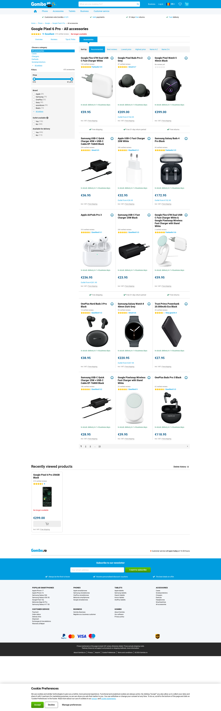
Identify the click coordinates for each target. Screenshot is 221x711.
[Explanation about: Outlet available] (47, 118)
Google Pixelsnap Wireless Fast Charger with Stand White (131, 380)
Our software (119, 614)
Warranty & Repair (38, 624)
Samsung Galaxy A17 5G (40, 604)
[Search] (138, 4)
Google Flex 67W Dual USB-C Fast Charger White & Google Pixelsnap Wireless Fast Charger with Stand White (169, 220)
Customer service (101, 11)
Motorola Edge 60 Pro (39, 602)
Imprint (97, 652)
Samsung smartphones (81, 593)
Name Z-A (165, 49)
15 (99, 446)
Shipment (35, 619)
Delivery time (36, 617)
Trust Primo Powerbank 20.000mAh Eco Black (167, 305)
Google (47, 23)
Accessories (58, 11)
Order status (36, 614)
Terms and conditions (125, 652)
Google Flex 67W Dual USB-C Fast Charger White (95, 59)
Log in (160, 4)
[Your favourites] (180, 4)
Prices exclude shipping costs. (134, 646)
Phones (77, 588)
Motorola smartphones (81, 597)
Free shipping (92, 121)
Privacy (90, 652)
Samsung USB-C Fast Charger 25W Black (129, 216)
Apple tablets (119, 591)
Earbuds (159, 597)
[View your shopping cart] (187, 4)
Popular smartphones (43, 588)
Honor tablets (119, 597)
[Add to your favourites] (112, 58)
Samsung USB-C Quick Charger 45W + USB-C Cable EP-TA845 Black (92, 141)
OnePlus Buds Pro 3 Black (168, 377)
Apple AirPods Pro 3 (91, 215)
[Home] (35, 11)
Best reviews (112, 49)
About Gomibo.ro (80, 652)
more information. (133, 648)
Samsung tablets (120, 593)
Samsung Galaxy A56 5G (40, 597)
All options (38, 65)
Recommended (97, 49)
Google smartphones (80, 600)
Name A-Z (154, 49)
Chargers (159, 595)
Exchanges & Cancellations (41, 621)
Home (33, 23)
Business (84, 11)
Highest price (140, 49)
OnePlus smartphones (81, 595)
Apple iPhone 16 (38, 593)
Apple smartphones (80, 591)
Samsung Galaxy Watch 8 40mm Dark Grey (131, 305)
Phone (45, 11)
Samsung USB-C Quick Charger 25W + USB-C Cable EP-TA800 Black (92, 380)
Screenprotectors (162, 593)
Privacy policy (119, 617)
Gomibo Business (79, 612)
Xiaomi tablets (120, 595)
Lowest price (126, 49)
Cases (158, 591)
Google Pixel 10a (38, 600)
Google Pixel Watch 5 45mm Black (166, 59)
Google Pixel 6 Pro (58, 23)
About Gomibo (120, 612)
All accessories (73, 23)
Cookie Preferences (108, 652)
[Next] (187, 446)
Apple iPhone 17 (38, 591)
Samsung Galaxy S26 (39, 595)
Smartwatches (161, 602)
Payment (35, 612)
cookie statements (108, 699)
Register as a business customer (84, 614)
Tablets (72, 11)
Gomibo (118, 609)
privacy (94, 699)
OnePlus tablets (120, 600)
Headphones (160, 600)
